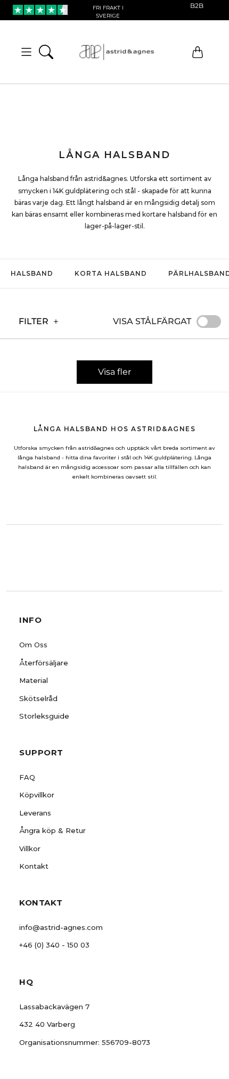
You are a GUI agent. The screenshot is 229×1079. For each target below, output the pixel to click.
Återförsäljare (43, 662)
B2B (196, 6)
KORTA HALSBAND (111, 273)
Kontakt (33, 866)
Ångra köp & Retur (52, 830)
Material (33, 680)
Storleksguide (44, 716)
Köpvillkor (36, 794)
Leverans (35, 813)
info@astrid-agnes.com (61, 927)
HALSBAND (32, 273)
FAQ (27, 777)
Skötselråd (38, 698)
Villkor (29, 848)
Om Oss (33, 644)
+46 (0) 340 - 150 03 (54, 945)
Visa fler (114, 372)
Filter (33, 321)
